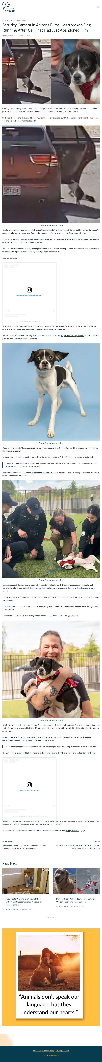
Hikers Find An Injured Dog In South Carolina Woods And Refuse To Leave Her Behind (78, 845)
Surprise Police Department (72, 335)
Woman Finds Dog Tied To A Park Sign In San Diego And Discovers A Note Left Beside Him (24, 845)
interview (91, 457)
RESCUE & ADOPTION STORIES (14, 20)
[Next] (96, 891)
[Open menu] (98, 7)
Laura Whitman (13, 909)
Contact (65, 1050)
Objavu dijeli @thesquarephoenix (29, 321)
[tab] (47, 917)
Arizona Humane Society (54, 225)
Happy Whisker (72, 830)
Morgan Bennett (9, 35)
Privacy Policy (48, 1050)
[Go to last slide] (5, 891)
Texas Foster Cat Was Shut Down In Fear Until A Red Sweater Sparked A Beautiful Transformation (24, 902)
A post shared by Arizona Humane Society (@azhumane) (29, 816)
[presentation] (25, 881)
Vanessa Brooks (63, 906)
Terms (58, 1050)
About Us (37, 1050)
